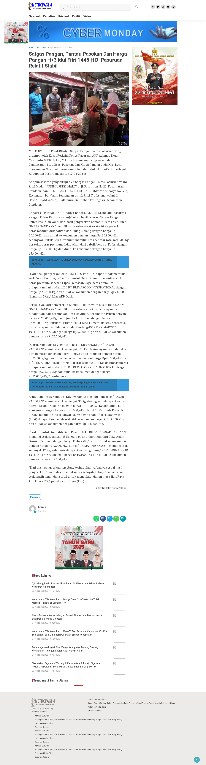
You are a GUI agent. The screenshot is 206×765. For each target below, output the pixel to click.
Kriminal (63, 16)
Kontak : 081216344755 (97, 699)
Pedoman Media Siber (97, 707)
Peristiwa (49, 16)
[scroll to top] (197, 760)
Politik (76, 16)
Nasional (34, 16)
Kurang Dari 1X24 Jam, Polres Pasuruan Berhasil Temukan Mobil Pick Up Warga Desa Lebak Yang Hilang (131, 703)
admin (42, 507)
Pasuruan (35, 497)
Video (87, 16)
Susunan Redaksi (95, 710)
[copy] (123, 519)
